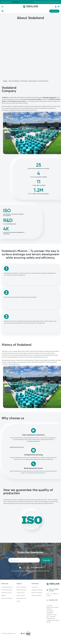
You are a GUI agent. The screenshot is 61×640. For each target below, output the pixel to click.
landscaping (52, 97)
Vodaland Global (36, 595)
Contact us (35, 587)
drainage (45, 97)
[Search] (2, 6)
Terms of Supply (21, 587)
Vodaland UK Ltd (11, 633)
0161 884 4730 (53, 600)
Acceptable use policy (21, 600)
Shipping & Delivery (37, 589)
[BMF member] (28, 633)
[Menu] (2, 11)
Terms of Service (21, 589)
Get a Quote (54, 11)
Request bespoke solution (17, 447)
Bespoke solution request (7, 594)
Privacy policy (20, 595)
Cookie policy (20, 592)
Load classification (7, 587)
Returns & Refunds (37, 592)
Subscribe (46, 560)
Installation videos (7, 589)
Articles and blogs (7, 598)
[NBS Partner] (23, 633)
